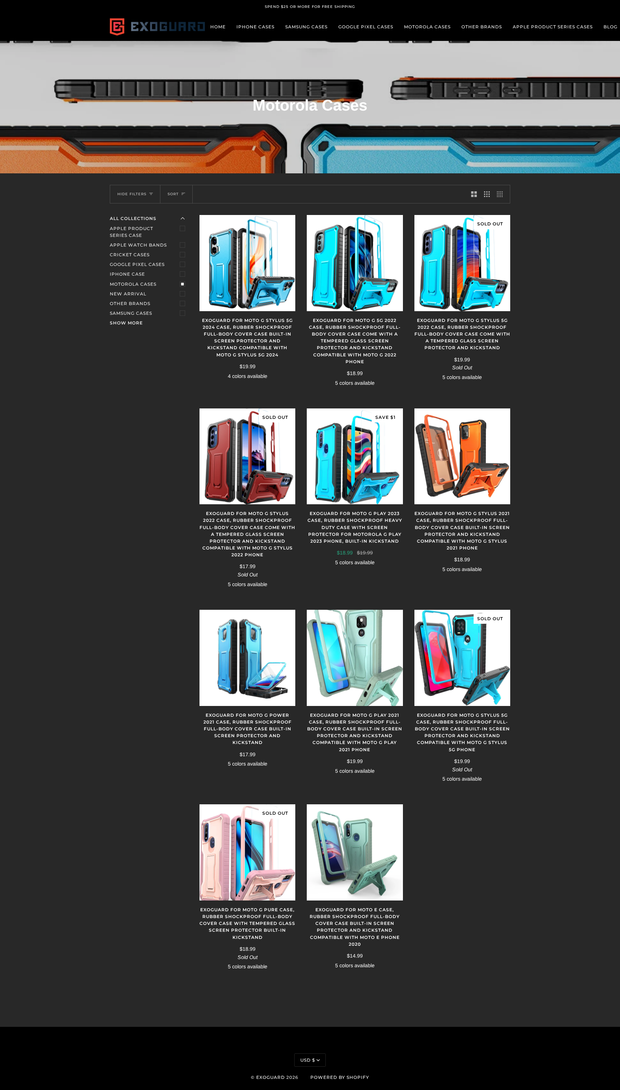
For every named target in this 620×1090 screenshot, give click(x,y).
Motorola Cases (133, 284)
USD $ (307, 1060)
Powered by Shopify (339, 1077)
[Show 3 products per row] (486, 194)
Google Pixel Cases (137, 264)
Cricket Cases (130, 254)
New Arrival (128, 293)
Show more (126, 323)
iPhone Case (127, 274)
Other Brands (130, 303)
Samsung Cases (131, 313)
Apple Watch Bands (138, 245)
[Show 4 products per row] (501, 194)
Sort (173, 194)
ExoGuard (270, 1077)
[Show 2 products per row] (474, 194)
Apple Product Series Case (131, 232)
